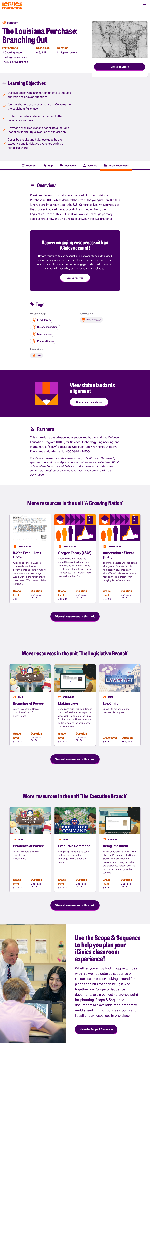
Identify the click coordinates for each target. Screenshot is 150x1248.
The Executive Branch (15, 61)
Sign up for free (75, 277)
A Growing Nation (12, 52)
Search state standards (89, 401)
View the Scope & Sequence (96, 1029)
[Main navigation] (145, 6)
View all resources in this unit (75, 616)
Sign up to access (120, 66)
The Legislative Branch (15, 57)
